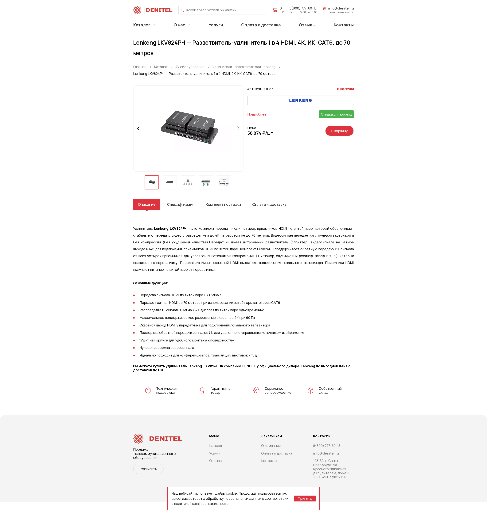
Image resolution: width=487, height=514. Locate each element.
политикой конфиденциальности (201, 503)
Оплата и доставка (261, 25)
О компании (271, 445)
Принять (305, 498)
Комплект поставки (223, 204)
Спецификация (180, 204)
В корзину (339, 130)
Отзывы (307, 25)
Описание (147, 204)
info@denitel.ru (341, 8)
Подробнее (257, 114)
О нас (179, 25)
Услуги (216, 25)
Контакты (344, 25)
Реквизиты (148, 468)
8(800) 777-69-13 (303, 8)
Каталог (141, 25)
